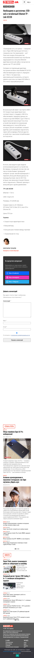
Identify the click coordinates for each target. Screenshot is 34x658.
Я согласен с (16, 335)
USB (9, 6)
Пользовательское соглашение (12, 647)
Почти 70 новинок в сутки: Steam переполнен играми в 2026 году (16, 601)
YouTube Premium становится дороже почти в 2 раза (15, 611)
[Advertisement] (17, 370)
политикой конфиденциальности (20, 335)
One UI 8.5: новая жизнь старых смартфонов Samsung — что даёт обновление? (17, 524)
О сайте (8, 640)
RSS (24, 647)
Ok (17, 655)
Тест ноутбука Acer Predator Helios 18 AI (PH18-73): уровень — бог (15, 547)
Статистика (8, 645)
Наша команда (9, 644)
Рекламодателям (9, 642)
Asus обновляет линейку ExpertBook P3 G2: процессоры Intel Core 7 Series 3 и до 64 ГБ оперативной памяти (16, 595)
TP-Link (5, 6)
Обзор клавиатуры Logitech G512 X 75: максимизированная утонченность (12, 530)
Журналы (26, 646)
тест (13, 6)
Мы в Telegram (13, 281)
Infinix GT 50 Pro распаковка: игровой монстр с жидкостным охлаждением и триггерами (14, 535)
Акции (25, 642)
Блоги (25, 644)
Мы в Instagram (14, 277)
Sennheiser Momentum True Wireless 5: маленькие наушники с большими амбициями (15, 606)
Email (5, 327)
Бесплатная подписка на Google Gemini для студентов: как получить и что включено (16, 616)
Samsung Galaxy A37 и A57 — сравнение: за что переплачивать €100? (14, 541)
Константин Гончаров (9, 248)
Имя (4, 320)
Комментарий (7, 301)
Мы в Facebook (14, 273)
